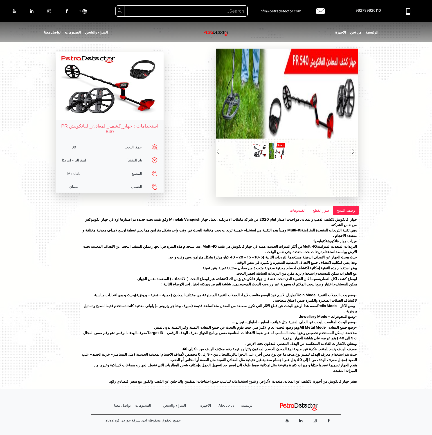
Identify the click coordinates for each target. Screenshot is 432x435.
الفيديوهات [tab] (298, 210)
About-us (226, 405)
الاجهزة (340, 32)
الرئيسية (372, 32)
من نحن (356, 32)
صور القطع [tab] (321, 210)
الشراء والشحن (96, 32)
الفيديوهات (73, 32)
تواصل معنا (52, 32)
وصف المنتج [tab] (346, 210)
